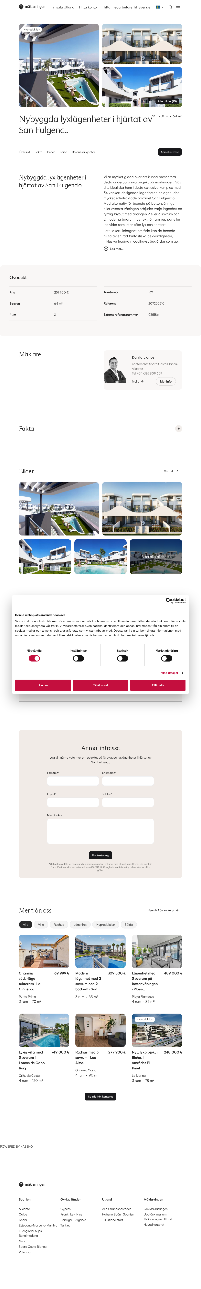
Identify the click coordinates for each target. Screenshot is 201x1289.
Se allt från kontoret (100, 1096)
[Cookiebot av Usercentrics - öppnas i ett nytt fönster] (169, 601)
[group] (100, 924)
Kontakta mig (100, 855)
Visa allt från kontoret (161, 910)
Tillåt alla (158, 685)
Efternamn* (109, 772)
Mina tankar (54, 815)
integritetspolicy (120, 867)
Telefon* (107, 794)
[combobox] (158, 7)
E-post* (51, 794)
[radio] (25, 924)
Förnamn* (53, 772)
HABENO (26, 1146)
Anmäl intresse (170, 152)
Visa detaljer (169, 672)
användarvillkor (142, 867)
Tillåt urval (100, 685)
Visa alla (169, 471)
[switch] (78, 658)
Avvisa (43, 685)
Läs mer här (146, 863)
